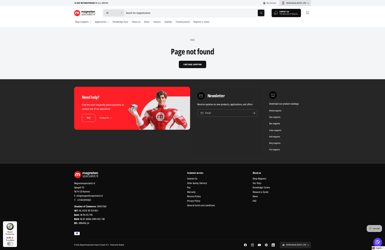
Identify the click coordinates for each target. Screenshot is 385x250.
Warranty (191, 192)
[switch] (10, 243)
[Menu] (15, 223)
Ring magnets (274, 143)
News (255, 196)
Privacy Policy (193, 200)
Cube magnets (275, 130)
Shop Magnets (259, 178)
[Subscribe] (253, 113)
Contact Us (104, 118)
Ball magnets (274, 136)
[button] (307, 13)
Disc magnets (274, 117)
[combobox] (195, 13)
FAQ (88, 118)
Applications (100, 21)
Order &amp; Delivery (197, 183)
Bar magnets (274, 123)
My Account (271, 3)
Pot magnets (274, 149)
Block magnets (275, 110)
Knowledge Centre (261, 187)
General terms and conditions (201, 205)
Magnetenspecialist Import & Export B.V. (94, 245)
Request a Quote (261, 192)
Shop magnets (82, 21)
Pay (189, 187)
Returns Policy (194, 196)
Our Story (257, 183)
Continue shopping (192, 64)
